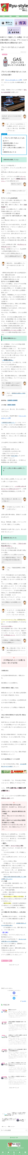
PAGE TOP (14, 1137)
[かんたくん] (7, 22)
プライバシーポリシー (14, 1150)
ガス (11, 960)
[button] (26, 1130)
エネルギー (5, 960)
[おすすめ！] (14, 30)
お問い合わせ (20, 1147)
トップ (7, 1147)
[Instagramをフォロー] (14, 993)
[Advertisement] (14, 975)
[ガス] (21, 22)
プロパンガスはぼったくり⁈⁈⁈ (13, 80)
